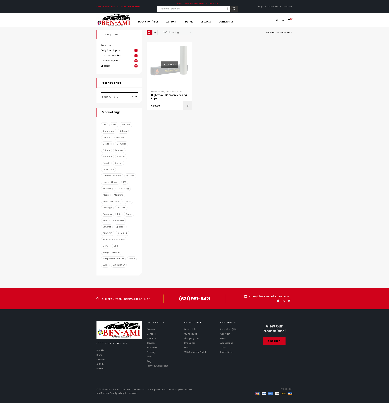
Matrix (106, 194)
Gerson (118, 163)
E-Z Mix (106, 150)
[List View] (155, 32)
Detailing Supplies (110, 60)
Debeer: (107, 137)
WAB (105, 265)
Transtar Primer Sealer (114, 239)
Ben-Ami (126, 124)
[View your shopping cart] (288, 20)
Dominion (121, 143)
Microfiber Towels (111, 201)
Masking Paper (157, 92)
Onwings (107, 207)
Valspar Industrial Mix (113, 258)
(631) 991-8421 (194, 299)
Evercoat (107, 156)
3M (104, 124)
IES (124, 182)
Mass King (124, 188)
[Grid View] (149, 32)
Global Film (108, 169)
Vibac (132, 258)
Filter (135, 97)
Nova (128, 201)
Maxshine (118, 194)
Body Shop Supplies (173, 92)
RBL (118, 214)
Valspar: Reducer (111, 252)
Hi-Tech (130, 175)
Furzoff (106, 163)
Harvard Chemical (112, 175)
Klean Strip (108, 188)
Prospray (107, 214)
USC (116, 246)
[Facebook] (278, 300)
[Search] (234, 9)
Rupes (129, 214)
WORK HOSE (119, 265)
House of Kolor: (110, 182)
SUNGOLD (107, 233)
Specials (105, 65)
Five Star (121, 156)
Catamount (108, 131)
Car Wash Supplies (111, 55)
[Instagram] (283, 300)
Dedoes (120, 137)
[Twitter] (289, 300)
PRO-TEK (121, 207)
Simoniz (107, 226)
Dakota (123, 131)
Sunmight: (122, 233)
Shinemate (118, 220)
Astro (113, 124)
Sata (105, 220)
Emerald (119, 150)
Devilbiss (107, 143)
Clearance (106, 45)
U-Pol (105, 246)
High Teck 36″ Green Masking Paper (169, 96)
